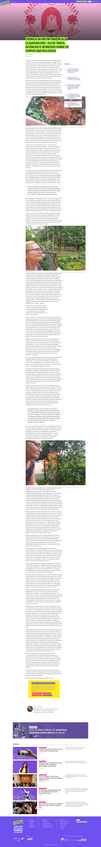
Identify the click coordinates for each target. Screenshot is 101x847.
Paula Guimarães (41, 752)
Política (44, 761)
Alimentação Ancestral (48, 825)
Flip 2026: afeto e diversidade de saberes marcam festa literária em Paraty (74, 104)
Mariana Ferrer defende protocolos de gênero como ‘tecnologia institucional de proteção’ (50, 764)
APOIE (78, 820)
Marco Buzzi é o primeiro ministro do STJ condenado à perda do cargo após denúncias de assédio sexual (74, 87)
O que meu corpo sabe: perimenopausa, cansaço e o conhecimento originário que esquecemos (74, 95)
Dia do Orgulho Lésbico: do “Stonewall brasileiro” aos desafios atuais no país (51, 805)
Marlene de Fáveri (30, 53)
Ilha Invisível (45, 821)
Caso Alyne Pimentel (47, 826)
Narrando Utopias (47, 823)
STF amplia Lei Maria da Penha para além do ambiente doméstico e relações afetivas (50, 791)
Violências (44, 747)
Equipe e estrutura (64, 823)
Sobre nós (62, 819)
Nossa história (63, 825)
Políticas (62, 826)
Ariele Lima (41, 795)
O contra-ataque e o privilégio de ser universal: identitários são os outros (74, 78)
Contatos (62, 828)
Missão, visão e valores (65, 821)
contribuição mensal (47, 695)
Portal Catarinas (41, 768)
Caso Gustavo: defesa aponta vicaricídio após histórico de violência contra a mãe (73, 70)
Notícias (40, 761)
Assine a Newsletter (82, 1)
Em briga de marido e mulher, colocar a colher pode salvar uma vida (50, 750)
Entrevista (32, 821)
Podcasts (44, 819)
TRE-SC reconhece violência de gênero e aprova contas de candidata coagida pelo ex (50, 778)
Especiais (31, 825)
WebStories (32, 826)
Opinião (40, 747)
